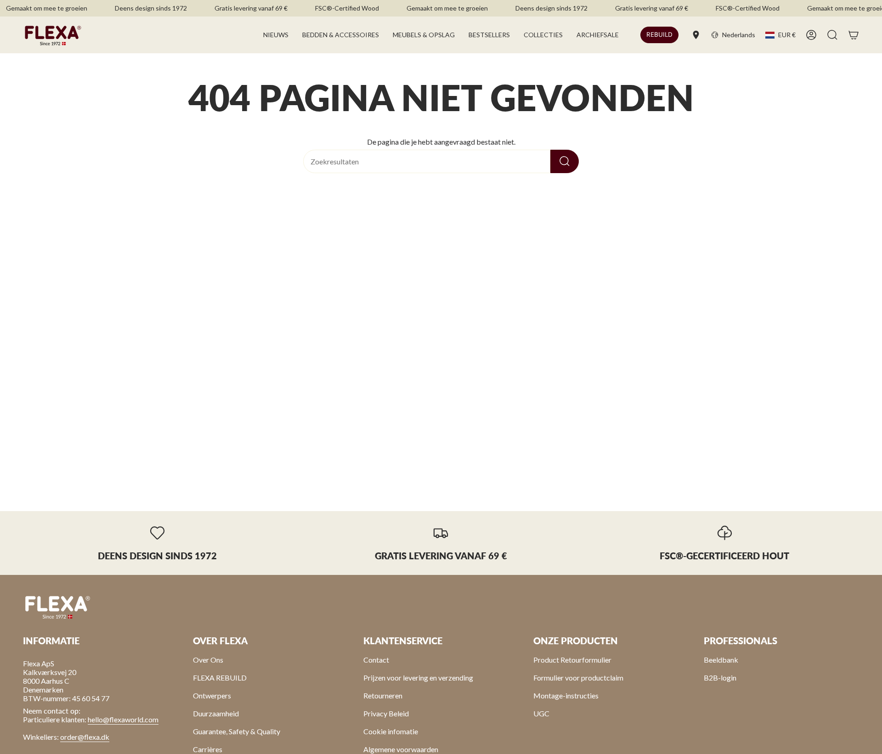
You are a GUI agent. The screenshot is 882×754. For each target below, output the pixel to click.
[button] (340, 34)
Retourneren (382, 695)
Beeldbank (721, 659)
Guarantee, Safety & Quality (236, 731)
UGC (541, 713)
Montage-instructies (566, 695)
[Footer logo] (57, 606)
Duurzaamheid (216, 713)
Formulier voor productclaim (578, 677)
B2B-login (720, 677)
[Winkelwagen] (853, 35)
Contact (376, 659)
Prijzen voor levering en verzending (418, 677)
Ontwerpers (212, 695)
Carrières (207, 749)
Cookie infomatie (390, 731)
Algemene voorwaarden (400, 749)
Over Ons (208, 659)
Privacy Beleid (386, 713)
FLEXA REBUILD (220, 677)
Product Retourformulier (572, 659)
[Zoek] (564, 161)
